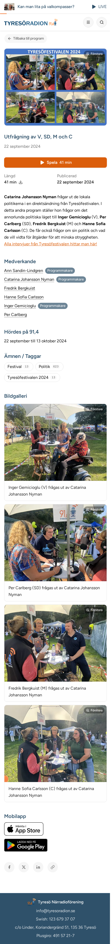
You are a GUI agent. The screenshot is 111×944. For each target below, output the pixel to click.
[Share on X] (24, 867)
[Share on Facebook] (9, 867)
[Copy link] (52, 867)
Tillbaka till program (28, 38)
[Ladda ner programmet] (21, 182)
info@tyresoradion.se (55, 910)
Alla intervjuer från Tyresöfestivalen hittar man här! (50, 243)
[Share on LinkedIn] (38, 867)
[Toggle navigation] (88, 22)
